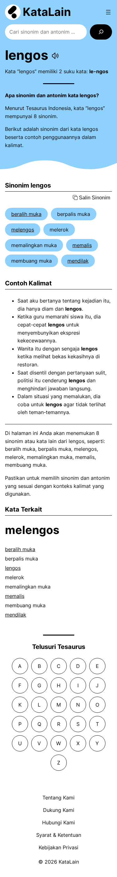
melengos (22, 229)
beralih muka (26, 214)
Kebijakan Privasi (58, 847)
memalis (82, 245)
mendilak (78, 261)
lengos (13, 568)
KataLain (47, 12)
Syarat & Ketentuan (58, 835)
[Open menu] (108, 12)
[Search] (101, 32)
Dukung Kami (58, 810)
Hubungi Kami (58, 822)
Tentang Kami (58, 797)
